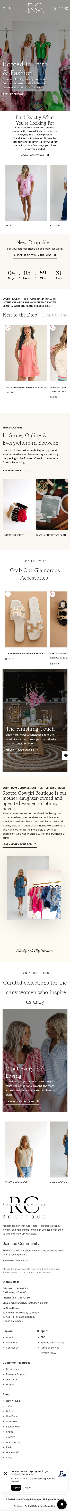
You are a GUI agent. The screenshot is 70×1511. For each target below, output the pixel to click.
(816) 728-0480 (21, 1297)
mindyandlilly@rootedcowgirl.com (29, 1302)
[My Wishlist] (61, 8)
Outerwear (12, 1421)
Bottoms (10, 1411)
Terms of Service (49, 1347)
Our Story (11, 1342)
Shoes (9, 1431)
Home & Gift (12, 1452)
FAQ (42, 1337)
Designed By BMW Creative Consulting (35, 1506)
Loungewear (13, 1426)
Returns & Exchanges (52, 1342)
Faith (9, 1447)
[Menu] (4, 8)
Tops (9, 1405)
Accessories (13, 1442)
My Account (13, 1369)
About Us (11, 1337)
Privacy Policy (48, 1352)
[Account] (55, 8)
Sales (9, 1457)
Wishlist (10, 1384)
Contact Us (12, 1347)
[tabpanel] (35, 362)
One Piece (12, 1416)
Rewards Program (16, 1374)
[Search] (10, 8)
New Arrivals (13, 1400)
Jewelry (10, 1436)
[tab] (20, 315)
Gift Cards (11, 1379)
